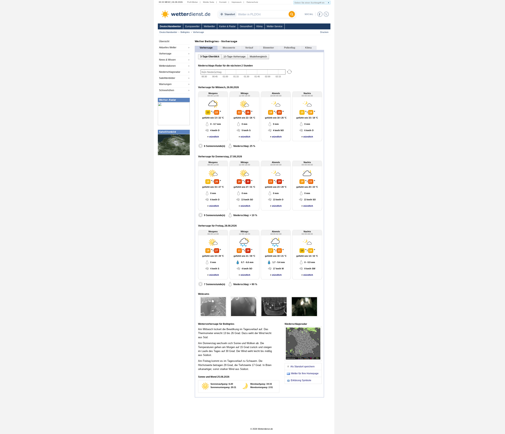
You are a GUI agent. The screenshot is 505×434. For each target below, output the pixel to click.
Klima (259, 26)
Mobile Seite (208, 2)
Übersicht (164, 41)
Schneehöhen (166, 90)
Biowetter (268, 47)
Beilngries (185, 32)
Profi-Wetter (192, 2)
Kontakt (222, 2)
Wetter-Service (274, 26)
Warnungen (165, 84)
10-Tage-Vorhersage (235, 56)
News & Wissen (167, 59)
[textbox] (263, 14)
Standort (229, 14)
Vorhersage (165, 53)
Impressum (236, 2)
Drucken (324, 32)
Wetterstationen (167, 65)
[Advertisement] (174, 185)
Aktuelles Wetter (167, 47)
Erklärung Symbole (301, 380)
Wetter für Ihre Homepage (305, 373)
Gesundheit (246, 26)
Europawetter (192, 26)
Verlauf (249, 47)
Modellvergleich (258, 56)
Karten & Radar (227, 26)
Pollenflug (289, 47)
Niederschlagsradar (169, 72)
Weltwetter (209, 26)
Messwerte (229, 47)
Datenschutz (252, 2)
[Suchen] (292, 14)
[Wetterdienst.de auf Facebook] (320, 14)
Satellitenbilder (167, 78)
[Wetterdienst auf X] (326, 14)
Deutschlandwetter (170, 26)
